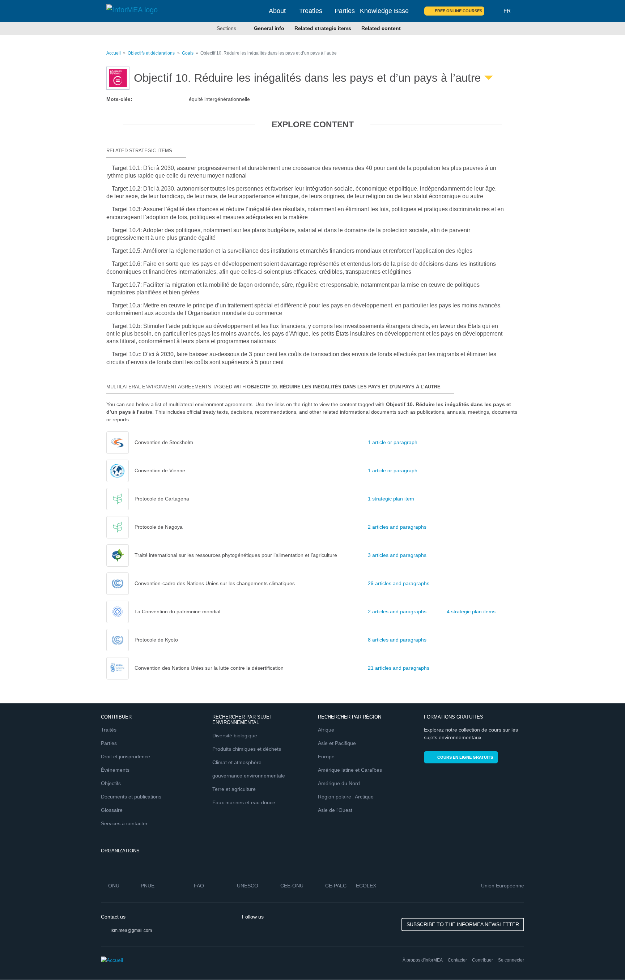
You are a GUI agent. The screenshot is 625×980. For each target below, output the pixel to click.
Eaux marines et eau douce (243, 802)
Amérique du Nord (339, 783)
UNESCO (247, 886)
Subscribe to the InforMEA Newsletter (463, 924)
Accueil (113, 53)
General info (269, 28)
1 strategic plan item (391, 499)
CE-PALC (335, 886)
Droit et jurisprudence (125, 756)
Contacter (457, 960)
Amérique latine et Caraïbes (350, 770)
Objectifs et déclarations (151, 53)
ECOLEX (366, 886)
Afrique (326, 730)
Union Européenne (502, 886)
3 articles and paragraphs (397, 555)
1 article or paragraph (392, 442)
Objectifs (111, 783)
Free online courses (458, 11)
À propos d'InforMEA (423, 960)
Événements (115, 770)
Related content (381, 28)
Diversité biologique (234, 735)
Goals (188, 53)
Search (494, 10)
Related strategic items (322, 28)
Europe (326, 756)
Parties (345, 10)
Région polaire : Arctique (346, 797)
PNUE (147, 886)
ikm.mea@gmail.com (131, 930)
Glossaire (112, 810)
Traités (108, 730)
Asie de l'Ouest (335, 810)
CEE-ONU (291, 886)
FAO (199, 886)
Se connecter (511, 960)
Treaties (310, 10)
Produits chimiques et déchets (246, 749)
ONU (113, 886)
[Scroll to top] (604, 959)
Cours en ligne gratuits (465, 757)
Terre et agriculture (234, 789)
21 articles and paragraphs (398, 668)
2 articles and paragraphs (397, 527)
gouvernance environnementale (248, 776)
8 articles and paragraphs (397, 640)
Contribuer (482, 960)
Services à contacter (124, 823)
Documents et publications (131, 797)
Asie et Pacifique (337, 743)
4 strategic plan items (471, 611)
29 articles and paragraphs (398, 583)
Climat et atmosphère (237, 762)
